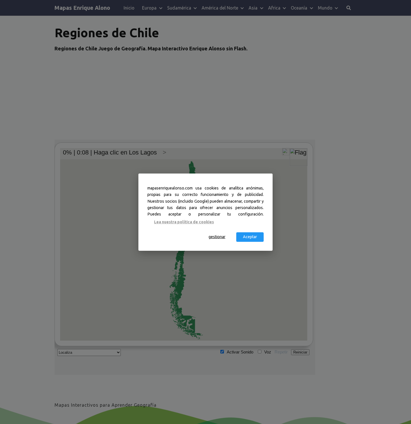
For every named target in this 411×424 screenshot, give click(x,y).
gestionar (217, 237)
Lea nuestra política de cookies (184, 222)
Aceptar (250, 237)
